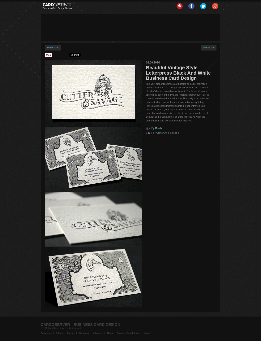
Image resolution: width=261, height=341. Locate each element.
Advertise (98, 333)
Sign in (147, 333)
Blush (158, 128)
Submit (59, 333)
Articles (71, 333)
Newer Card (53, 47)
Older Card (209, 47)
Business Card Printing (128, 333)
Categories (46, 333)
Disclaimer (84, 333)
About (110, 333)
